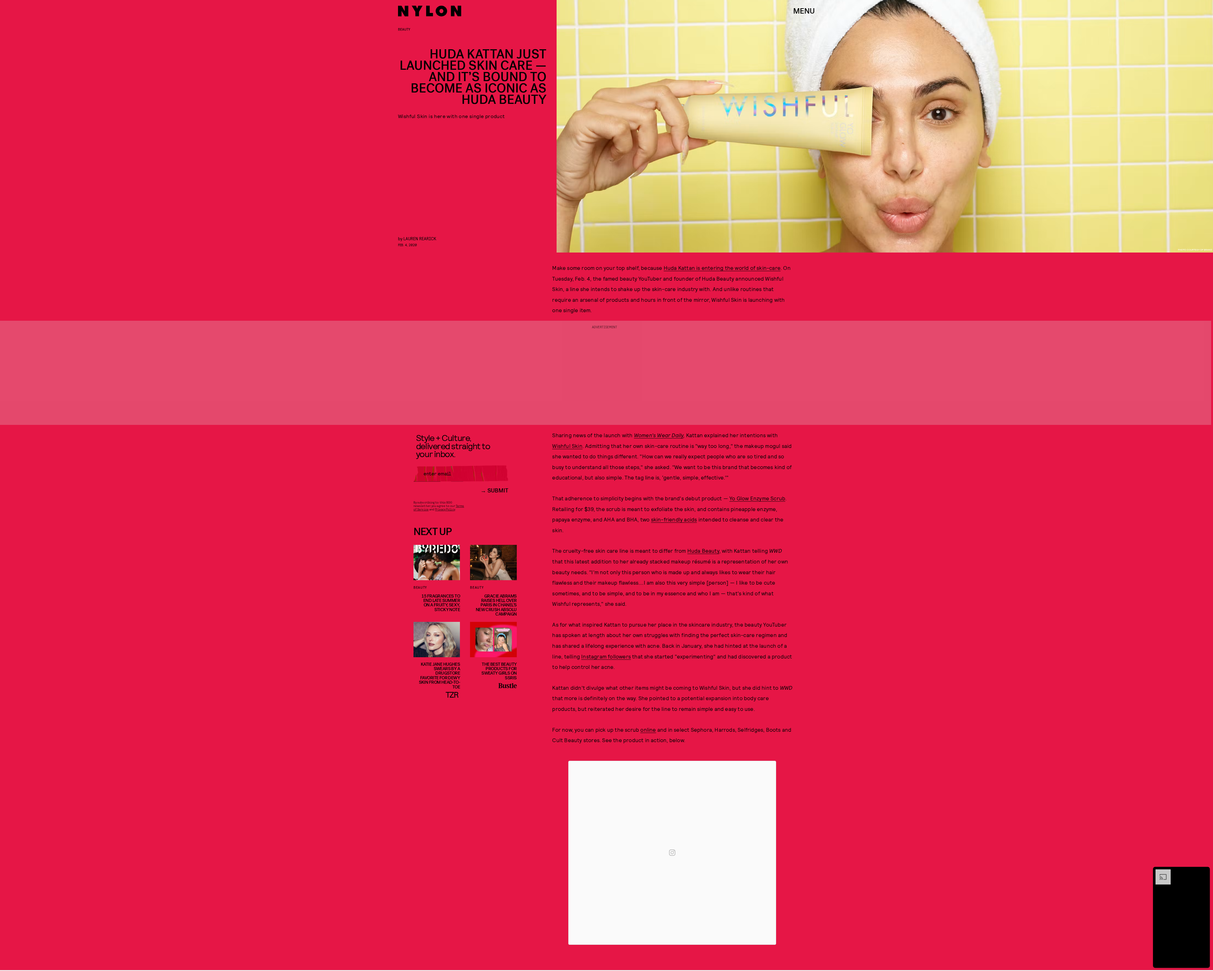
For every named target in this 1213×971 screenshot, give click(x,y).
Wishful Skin (567, 446)
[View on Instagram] (672, 852)
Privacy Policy (445, 509)
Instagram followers (606, 656)
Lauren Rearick (419, 238)
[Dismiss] (1203, 872)
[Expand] (1160, 872)
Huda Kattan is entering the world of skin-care (722, 268)
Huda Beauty (703, 550)
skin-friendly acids (674, 519)
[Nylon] (429, 11)
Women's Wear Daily (659, 435)
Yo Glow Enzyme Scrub (757, 498)
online (648, 729)
